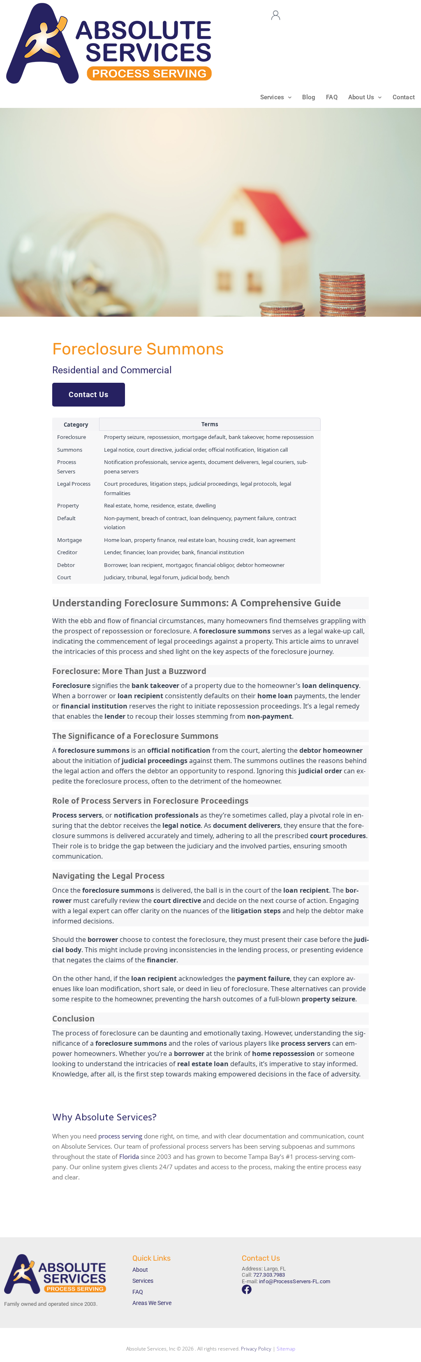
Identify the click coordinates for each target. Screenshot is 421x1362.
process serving (120, 1136)
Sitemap (286, 1348)
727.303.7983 (269, 1275)
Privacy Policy (256, 1348)
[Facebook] (247, 1289)
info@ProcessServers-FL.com (294, 1281)
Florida (129, 1156)
